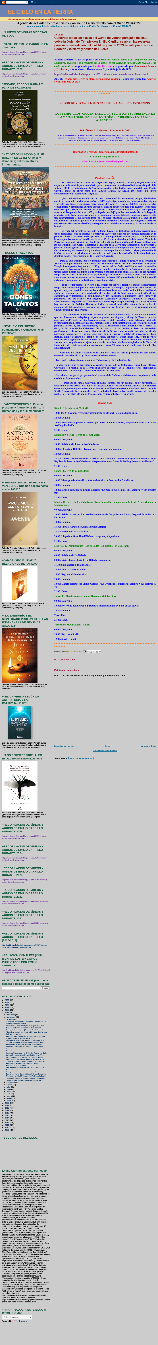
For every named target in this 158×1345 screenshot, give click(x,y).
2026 (7, 1000)
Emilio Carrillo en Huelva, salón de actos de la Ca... (25, 1059)
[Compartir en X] (93, 651)
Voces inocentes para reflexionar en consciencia (24, 1047)
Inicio (107, 746)
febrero (10, 1098)
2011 (7, 1125)
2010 (7, 1127)
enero (9, 1101)
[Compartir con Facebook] (96, 651)
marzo (9, 1096)
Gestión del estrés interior (16, 1023)
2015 (7, 1115)
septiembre (11, 1082)
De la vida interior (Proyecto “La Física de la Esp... (25, 1057)
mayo (9, 1091)
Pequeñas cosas (12, 1051)
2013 (7, 1120)
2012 (7, 1123)
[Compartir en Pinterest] (99, 651)
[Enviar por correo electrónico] (87, 651)
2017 (7, 1110)
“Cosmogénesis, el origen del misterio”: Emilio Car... (26, 1078)
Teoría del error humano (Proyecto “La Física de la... (26, 1040)
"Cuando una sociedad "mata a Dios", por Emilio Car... (26, 1032)
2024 (7, 1005)
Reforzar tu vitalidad (13, 1034)
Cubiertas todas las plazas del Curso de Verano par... (26, 1036)
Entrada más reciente (64, 746)
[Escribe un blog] (90, 651)
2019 (7, 1105)
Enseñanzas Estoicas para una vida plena (22, 1063)
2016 (7, 1113)
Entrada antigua (148, 746)
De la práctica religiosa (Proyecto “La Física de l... (25, 1030)
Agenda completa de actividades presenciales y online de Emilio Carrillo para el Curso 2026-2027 (79, 26)
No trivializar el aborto (14, 1070)
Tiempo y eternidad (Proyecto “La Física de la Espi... (26, 1076)
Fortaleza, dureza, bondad (16, 1065)
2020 (7, 1103)
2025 (7, 1003)
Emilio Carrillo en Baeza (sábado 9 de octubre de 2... (26, 1074)
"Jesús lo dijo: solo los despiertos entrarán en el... (25, 1080)
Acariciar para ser (13, 1049)
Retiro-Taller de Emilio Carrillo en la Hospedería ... (25, 1044)
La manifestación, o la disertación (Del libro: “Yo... (25, 1055)
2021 (7, 1012)
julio (9, 1087)
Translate (23, 1321)
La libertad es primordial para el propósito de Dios (25, 1026)
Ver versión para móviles (105, 750)
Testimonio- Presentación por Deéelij (20, 1038)
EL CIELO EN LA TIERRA (40, 11)
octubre (10, 1019)
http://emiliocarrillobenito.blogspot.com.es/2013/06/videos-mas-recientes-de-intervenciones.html (25, 946)
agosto (10, 1085)
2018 (7, 1108)
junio (9, 1089)
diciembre (11, 1015)
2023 (7, 1008)
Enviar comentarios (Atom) (81, 758)
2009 (7, 1130)
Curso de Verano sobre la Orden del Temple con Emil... (27, 1053)
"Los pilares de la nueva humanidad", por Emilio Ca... (26, 1061)
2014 (7, 1118)
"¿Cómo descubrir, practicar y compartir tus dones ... (26, 1042)
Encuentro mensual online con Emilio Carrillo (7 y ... (26, 1068)
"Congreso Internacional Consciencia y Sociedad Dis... (27, 1021)
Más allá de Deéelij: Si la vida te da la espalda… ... (25, 1028)
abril (9, 1094)
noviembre (11, 1017)
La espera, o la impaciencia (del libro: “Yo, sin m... (25, 1072)
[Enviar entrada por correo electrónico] (85, 651)
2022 (7, 1010)
